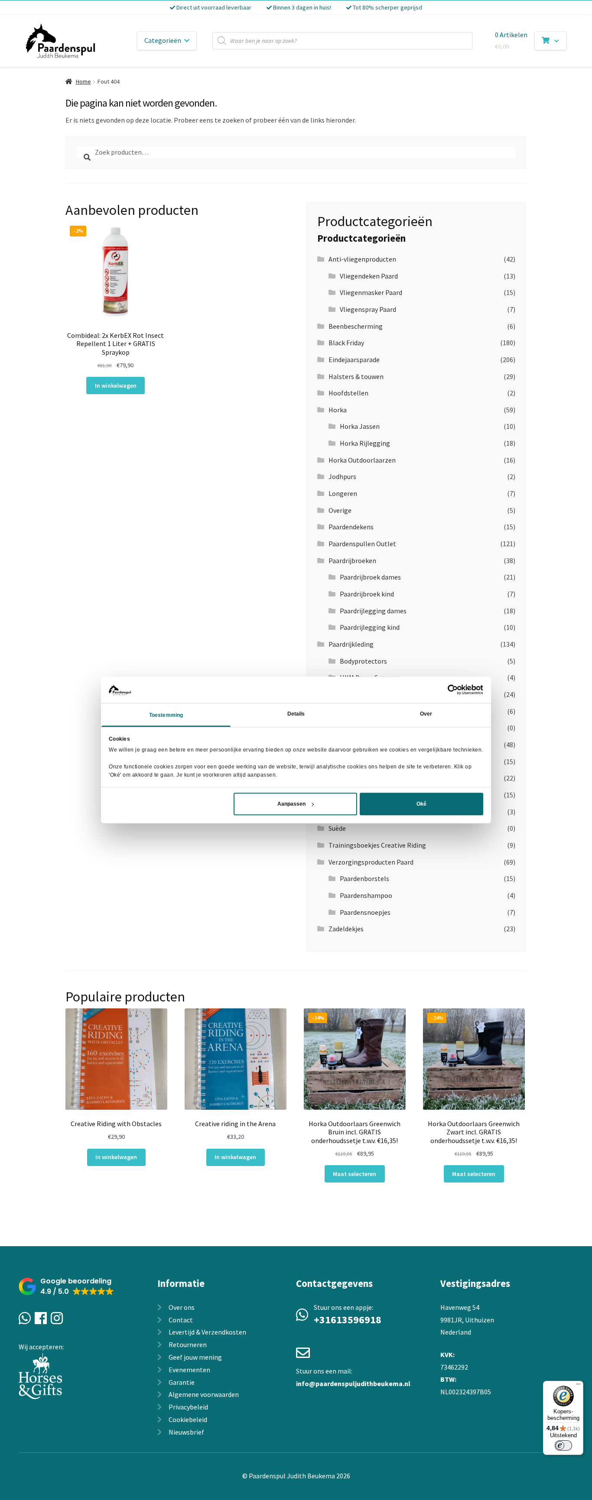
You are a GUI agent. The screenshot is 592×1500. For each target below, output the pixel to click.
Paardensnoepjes (365, 912)
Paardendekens (351, 526)
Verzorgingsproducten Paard (371, 862)
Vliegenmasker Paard (371, 292)
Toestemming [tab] (166, 715)
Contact (181, 1319)
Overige (340, 510)
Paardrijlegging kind (370, 627)
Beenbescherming (356, 326)
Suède (337, 828)
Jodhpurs (342, 476)
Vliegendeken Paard (369, 276)
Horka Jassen (360, 426)
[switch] (563, 1445)
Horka (338, 409)
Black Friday (346, 342)
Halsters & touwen (356, 376)
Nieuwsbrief (186, 1432)
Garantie (182, 1382)
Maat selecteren (354, 1174)
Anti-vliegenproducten (362, 259)
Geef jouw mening (195, 1357)
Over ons (182, 1307)
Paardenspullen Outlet (362, 543)
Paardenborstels (364, 878)
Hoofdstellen (348, 393)
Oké (421, 804)
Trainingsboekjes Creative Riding (377, 845)
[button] (66, 1287)
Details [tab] (296, 714)
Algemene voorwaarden (204, 1394)
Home (83, 81)
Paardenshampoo (366, 895)
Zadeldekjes (346, 928)
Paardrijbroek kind (367, 594)
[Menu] (578, 1386)
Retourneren (188, 1344)
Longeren (343, 493)
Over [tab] (426, 714)
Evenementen (189, 1369)
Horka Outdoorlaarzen (362, 460)
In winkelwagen (116, 385)
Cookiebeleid (188, 1419)
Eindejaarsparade (354, 359)
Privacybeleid (188, 1407)
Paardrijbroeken (352, 560)
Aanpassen (291, 804)
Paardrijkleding (351, 644)
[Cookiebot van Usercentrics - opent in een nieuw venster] (445, 689)
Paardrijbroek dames (370, 577)
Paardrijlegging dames (373, 610)
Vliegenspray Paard (368, 309)
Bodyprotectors (363, 661)
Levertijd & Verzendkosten (207, 1332)
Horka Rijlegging (365, 443)
